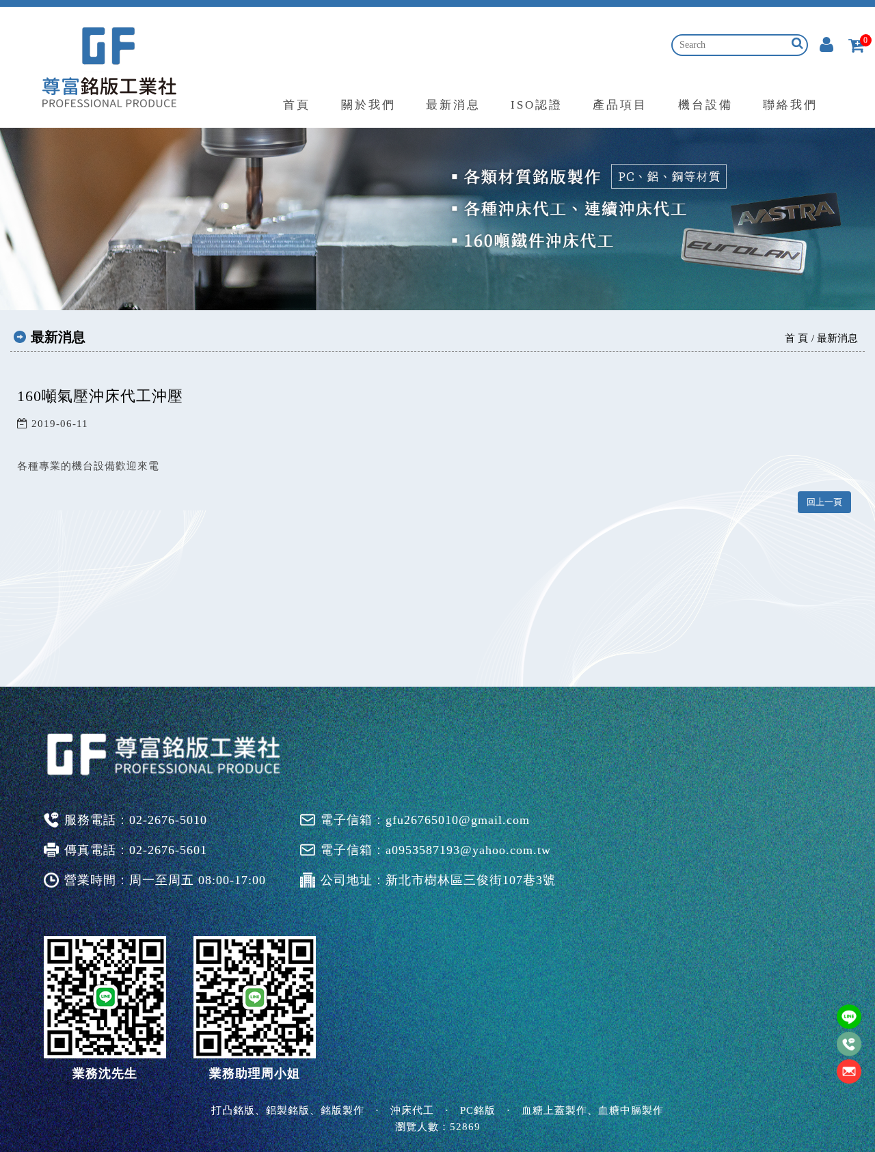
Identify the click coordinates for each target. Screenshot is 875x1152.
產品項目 (620, 104)
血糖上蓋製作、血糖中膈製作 (593, 1110)
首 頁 (796, 338)
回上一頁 (824, 502)
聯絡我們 (790, 104)
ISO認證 (537, 104)
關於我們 (368, 104)
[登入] (826, 46)
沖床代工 (412, 1110)
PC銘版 (478, 1110)
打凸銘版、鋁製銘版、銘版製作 (287, 1110)
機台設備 (705, 104)
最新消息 (453, 104)
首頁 (296, 104)
